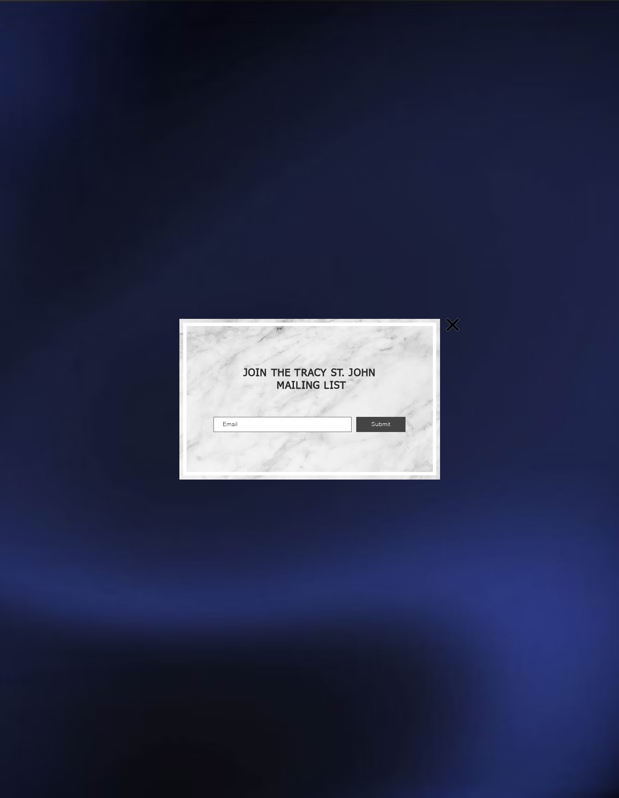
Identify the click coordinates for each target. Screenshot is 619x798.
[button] (452, 324)
